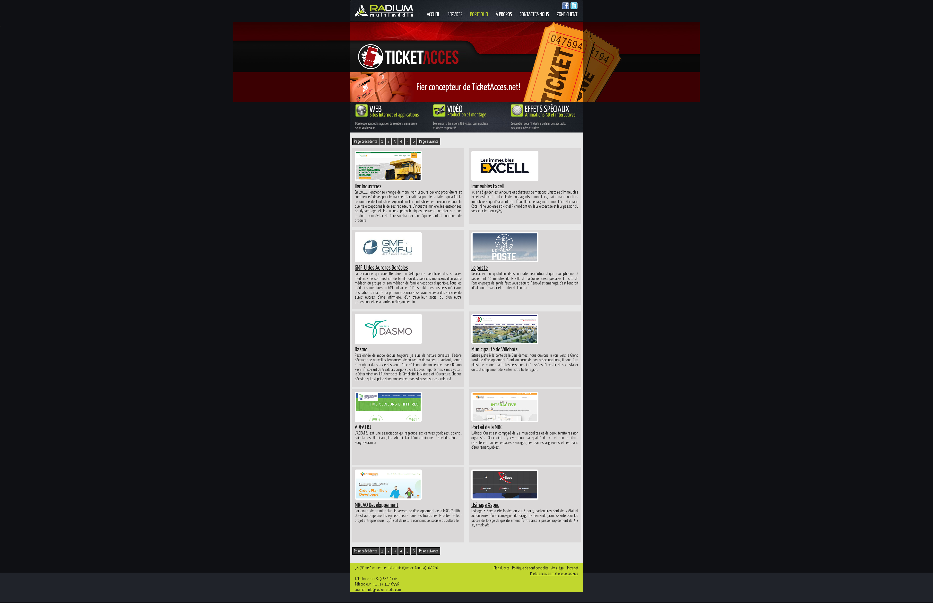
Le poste (479, 267)
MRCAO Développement (376, 504)
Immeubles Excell (487, 185)
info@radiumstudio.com (384, 589)
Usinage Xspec (485, 504)
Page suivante (429, 141)
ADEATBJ (363, 426)
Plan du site (501, 567)
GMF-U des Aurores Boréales (381, 267)
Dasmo (361, 349)
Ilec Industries (368, 185)
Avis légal (557, 567)
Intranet (572, 567)
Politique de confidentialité (530, 567)
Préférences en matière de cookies (554, 573)
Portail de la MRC (486, 426)
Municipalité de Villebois (494, 349)
